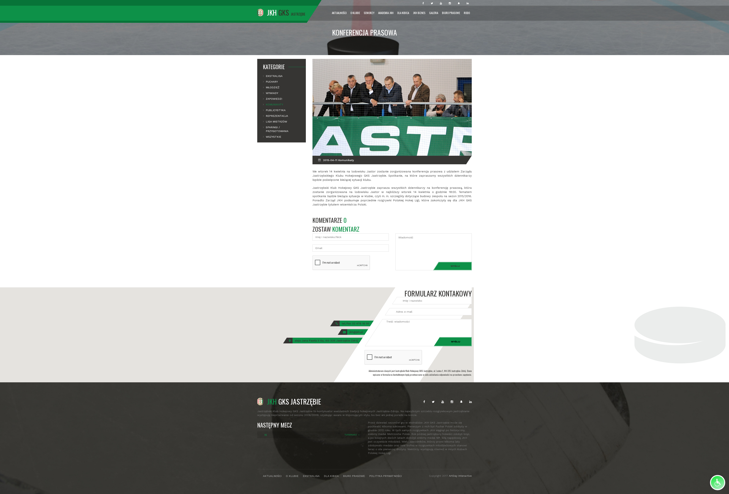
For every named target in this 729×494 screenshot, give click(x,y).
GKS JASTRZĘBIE (294, 401)
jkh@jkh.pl (356, 332)
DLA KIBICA (331, 475)
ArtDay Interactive (460, 475)
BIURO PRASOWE (354, 475)
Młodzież (272, 87)
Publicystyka (276, 110)
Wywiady (272, 93)
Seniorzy (369, 13)
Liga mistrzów (276, 121)
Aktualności (339, 13)
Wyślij (455, 266)
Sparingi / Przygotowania (277, 129)
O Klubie (355, 13)
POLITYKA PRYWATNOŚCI (385, 475)
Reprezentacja (277, 115)
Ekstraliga (274, 75)
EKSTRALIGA (311, 475)
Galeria (433, 13)
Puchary (272, 81)
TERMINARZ (350, 434)
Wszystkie (273, 136)
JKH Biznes (419, 13)
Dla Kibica (403, 13)
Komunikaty (274, 104)
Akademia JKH (386, 13)
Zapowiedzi (274, 98)
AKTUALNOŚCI (272, 475)
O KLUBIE (292, 475)
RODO (467, 13)
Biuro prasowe (451, 13)
